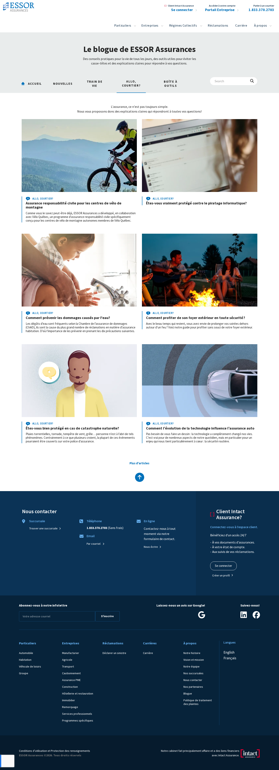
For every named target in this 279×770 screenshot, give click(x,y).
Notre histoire (191, 653)
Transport (68, 666)
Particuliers (122, 25)
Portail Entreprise (220, 9)
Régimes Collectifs (183, 25)
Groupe (23, 673)
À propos (260, 25)
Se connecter (182, 9)
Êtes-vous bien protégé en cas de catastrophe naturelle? (72, 428)
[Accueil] (18, 6)
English (228, 652)
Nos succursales (193, 673)
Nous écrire (151, 547)
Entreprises (149, 25)
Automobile (26, 653)
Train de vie (95, 84)
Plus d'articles (139, 463)
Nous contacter (192, 680)
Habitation (25, 660)
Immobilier (68, 700)
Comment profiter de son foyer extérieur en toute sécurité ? (195, 317)
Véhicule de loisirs (30, 666)
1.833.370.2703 (261, 9)
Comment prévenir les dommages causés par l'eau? (68, 317)
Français (229, 658)
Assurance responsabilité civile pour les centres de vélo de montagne (73, 205)
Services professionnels (77, 714)
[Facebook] (256, 616)
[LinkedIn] (243, 616)
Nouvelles (63, 84)
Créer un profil (221, 575)
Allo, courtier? (42, 198)
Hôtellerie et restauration (77, 693)
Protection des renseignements (70, 751)
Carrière (241, 25)
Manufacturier (70, 653)
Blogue (187, 693)
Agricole (67, 660)
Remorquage (70, 707)
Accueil (35, 84)
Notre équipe (191, 666)
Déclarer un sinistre (114, 653)
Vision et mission (193, 660)
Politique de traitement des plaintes (197, 702)
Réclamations (218, 25)
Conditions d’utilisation (33, 751)
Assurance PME (71, 680)
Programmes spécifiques (77, 720)
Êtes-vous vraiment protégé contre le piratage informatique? (196, 203)
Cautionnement (71, 673)
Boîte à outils (170, 84)
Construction (70, 687)
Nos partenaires (193, 687)
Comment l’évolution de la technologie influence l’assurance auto (200, 428)
